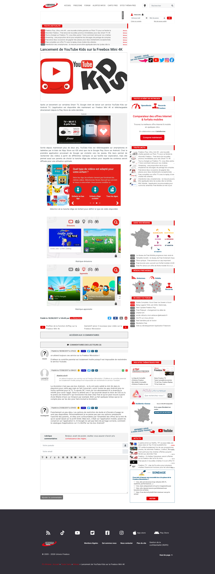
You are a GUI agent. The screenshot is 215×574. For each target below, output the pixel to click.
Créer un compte (136, 21)
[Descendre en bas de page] (92, 351)
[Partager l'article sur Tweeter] (109, 318)
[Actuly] (137, 394)
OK (169, 18)
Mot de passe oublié (160, 21)
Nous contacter (126, 543)
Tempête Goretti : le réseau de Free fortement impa (155, 258)
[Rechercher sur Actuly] (170, 395)
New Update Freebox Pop (146, 307)
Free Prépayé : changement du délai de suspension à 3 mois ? (150, 311)
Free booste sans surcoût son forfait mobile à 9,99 (155, 263)
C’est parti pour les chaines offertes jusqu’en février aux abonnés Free (154, 453)
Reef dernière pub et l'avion (146, 320)
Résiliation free (141, 323)
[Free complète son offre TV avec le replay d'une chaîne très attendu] (133, 175)
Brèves (125, 30)
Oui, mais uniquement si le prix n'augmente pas (153, 486)
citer (83, 351)
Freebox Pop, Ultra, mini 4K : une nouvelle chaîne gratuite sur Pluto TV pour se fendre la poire (156, 154)
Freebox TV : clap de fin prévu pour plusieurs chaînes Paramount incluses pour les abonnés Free (155, 467)
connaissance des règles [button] (75, 438)
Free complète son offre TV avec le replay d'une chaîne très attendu (156, 175)
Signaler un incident (163, 412)
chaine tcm (140, 313)
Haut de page (165, 555)
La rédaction (76, 318)
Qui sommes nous (109, 543)
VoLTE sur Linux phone (144, 318)
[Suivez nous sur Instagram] (122, 532)
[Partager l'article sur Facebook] (115, 318)
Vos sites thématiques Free (146, 362)
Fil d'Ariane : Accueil (50, 564)
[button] (42, 457)
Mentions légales (91, 543)
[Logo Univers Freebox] (50, 5)
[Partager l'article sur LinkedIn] (121, 318)
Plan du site (141, 543)
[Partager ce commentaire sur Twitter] (88, 351)
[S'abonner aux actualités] (126, 318)
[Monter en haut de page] (96, 351)
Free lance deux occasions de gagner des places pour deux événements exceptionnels (78, 40)
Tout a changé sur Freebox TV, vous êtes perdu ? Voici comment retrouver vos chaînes (78, 35)
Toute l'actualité (52, 26)
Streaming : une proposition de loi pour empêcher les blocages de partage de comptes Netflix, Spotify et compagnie (156, 167)
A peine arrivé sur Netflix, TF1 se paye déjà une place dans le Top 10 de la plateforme (155, 444)
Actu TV (137, 438)
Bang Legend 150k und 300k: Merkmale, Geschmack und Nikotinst (151, 306)
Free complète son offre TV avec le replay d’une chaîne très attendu (70, 42)
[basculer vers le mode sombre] (144, 5)
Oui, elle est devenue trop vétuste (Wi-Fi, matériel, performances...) (150, 483)
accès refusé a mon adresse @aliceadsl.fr (151, 315)
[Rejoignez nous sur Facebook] (108, 532)
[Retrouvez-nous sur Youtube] (78, 532)
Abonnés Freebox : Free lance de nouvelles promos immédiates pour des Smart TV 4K (77, 33)
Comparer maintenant (152, 137)
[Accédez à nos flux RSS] (49, 532)
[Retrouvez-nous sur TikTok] (63, 532)
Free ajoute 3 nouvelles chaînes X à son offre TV (156, 461)
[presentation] (42, 457)
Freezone (137, 15)
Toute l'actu (66, 564)
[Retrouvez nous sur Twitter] (93, 532)
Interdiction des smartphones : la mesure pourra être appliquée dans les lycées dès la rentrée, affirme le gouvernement (156, 181)
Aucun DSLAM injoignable (165, 403)
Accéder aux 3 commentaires (84, 335)
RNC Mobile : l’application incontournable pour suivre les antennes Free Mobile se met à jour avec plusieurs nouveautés (156, 185)
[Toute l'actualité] (122, 26)
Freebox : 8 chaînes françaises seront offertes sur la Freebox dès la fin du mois (155, 457)
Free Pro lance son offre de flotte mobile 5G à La (154, 266)
